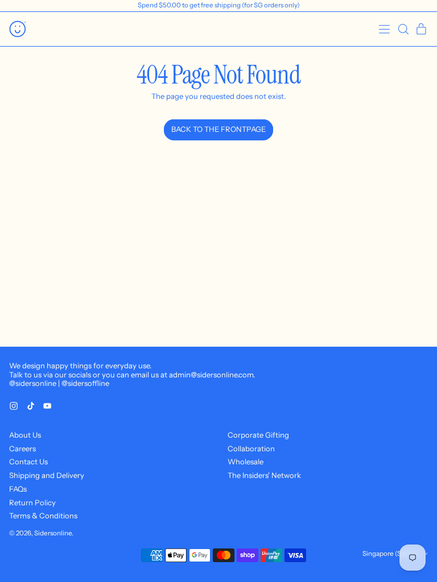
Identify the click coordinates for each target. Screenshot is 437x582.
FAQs (18, 488)
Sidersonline (53, 533)
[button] (403, 29)
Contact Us (28, 461)
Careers (22, 448)
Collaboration (251, 448)
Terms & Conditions (43, 515)
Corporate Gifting (258, 434)
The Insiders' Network (264, 475)
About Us (25, 434)
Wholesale (245, 461)
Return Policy (32, 502)
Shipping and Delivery (46, 475)
